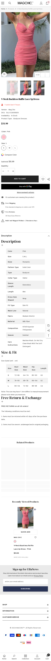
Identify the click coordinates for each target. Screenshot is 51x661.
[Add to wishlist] (43, 179)
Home (3, 9)
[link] (13, 486)
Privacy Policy (38, 576)
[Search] (9, 3)
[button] (43, 75)
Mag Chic (11, 110)
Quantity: (4, 166)
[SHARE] (48, 179)
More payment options (25, 192)
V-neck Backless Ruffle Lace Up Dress (24, 547)
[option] (25, 44)
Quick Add (25, 532)
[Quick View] (35, 509)
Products (11, 9)
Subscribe (25, 589)
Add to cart (20, 179)
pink (15, 541)
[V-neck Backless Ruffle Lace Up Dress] (25, 517)
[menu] (2, 3)
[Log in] (41, 3)
